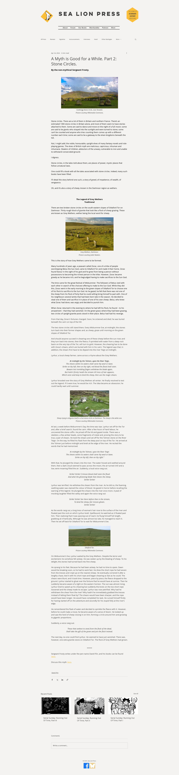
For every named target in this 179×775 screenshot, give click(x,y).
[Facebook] (86, 765)
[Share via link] (67, 680)
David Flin (55, 673)
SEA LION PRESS (90, 13)
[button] (136, 39)
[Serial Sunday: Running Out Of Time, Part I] (123, 705)
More (117, 39)
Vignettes (62, 39)
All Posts (43, 39)
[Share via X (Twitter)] (57, 680)
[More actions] (126, 53)
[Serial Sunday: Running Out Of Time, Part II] (90, 705)
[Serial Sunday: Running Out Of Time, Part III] (56, 705)
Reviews (52, 39)
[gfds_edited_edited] (92, 765)
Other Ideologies (107, 39)
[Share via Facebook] (52, 680)
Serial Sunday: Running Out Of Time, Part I (122, 719)
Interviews (87, 39)
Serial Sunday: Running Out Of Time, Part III (55, 719)
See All (136, 694)
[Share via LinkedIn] (62, 680)
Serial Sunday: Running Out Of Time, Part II (89, 719)
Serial (95, 39)
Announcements (74, 39)
